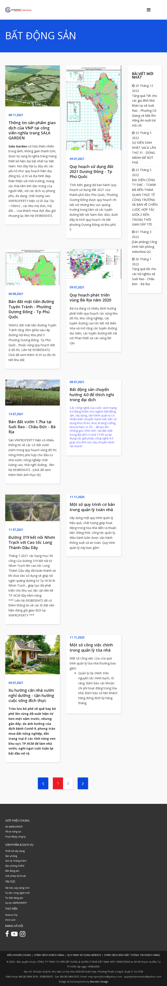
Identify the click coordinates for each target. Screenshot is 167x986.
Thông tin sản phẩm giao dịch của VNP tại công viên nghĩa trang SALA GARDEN (32, 130)
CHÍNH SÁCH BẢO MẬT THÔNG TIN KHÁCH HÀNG (132, 955)
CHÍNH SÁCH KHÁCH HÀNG (49, 955)
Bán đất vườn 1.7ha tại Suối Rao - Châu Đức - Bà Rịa (32, 427)
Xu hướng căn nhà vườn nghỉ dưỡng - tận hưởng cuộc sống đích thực (31, 695)
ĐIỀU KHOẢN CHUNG (19, 955)
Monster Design (99, 981)
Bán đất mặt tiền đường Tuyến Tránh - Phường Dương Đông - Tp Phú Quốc (31, 309)
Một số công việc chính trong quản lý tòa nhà (91, 647)
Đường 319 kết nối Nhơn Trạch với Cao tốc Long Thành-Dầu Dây (31, 542)
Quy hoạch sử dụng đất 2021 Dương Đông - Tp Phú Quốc (92, 171)
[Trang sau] (83, 783)
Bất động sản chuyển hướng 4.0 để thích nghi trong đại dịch (92, 394)
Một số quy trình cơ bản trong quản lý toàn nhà (92, 507)
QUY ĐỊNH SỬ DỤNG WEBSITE (84, 955)
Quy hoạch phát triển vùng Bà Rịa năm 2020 (90, 297)
